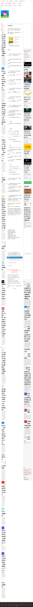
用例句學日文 (21, 1)
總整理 (14, 3)
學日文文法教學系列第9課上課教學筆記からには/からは (4, 564)
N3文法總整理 (3, 267)
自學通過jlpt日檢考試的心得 (27, 57)
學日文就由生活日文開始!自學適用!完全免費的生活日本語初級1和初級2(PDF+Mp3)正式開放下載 (3, 213)
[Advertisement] (21, 15)
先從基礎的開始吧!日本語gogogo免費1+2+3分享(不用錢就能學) (3, 114)
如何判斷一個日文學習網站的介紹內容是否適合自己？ (27, 51)
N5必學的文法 (3, 457)
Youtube (15, 5)
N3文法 (25, 61)
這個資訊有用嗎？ (14, 272)
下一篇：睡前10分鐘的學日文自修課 (13, 269)
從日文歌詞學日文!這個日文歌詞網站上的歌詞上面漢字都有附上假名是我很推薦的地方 (27, 376)
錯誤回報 (15, 288)
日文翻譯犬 (2, 3)
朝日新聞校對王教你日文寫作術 (12, 262)
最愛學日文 (2, 27)
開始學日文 (3, 1)
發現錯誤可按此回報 (27, 253)
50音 (7, 1)
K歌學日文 (11, 1)
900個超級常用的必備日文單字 (3, 488)
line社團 (19, 5)
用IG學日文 (10, 5)
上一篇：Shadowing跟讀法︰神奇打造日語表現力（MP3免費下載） (15, 270)
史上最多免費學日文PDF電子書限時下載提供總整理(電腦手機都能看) (3, 45)
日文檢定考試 (19, 3)
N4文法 (25, 60)
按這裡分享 (10, 252)
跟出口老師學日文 (9, 3)
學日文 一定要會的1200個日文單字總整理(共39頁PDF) (27, 313)
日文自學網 (2, 26)
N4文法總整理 (3, 180)
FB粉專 (2, 5)
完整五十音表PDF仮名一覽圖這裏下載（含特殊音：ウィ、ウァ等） (4, 150)
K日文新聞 (16, 1)
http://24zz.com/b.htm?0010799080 (14, 201)
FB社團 (6, 5)
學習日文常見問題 (26, 54)
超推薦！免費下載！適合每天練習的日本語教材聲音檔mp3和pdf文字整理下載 (4, 323)
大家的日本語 (25, 59)
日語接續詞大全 (10, 265)
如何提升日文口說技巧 (26, 55)
